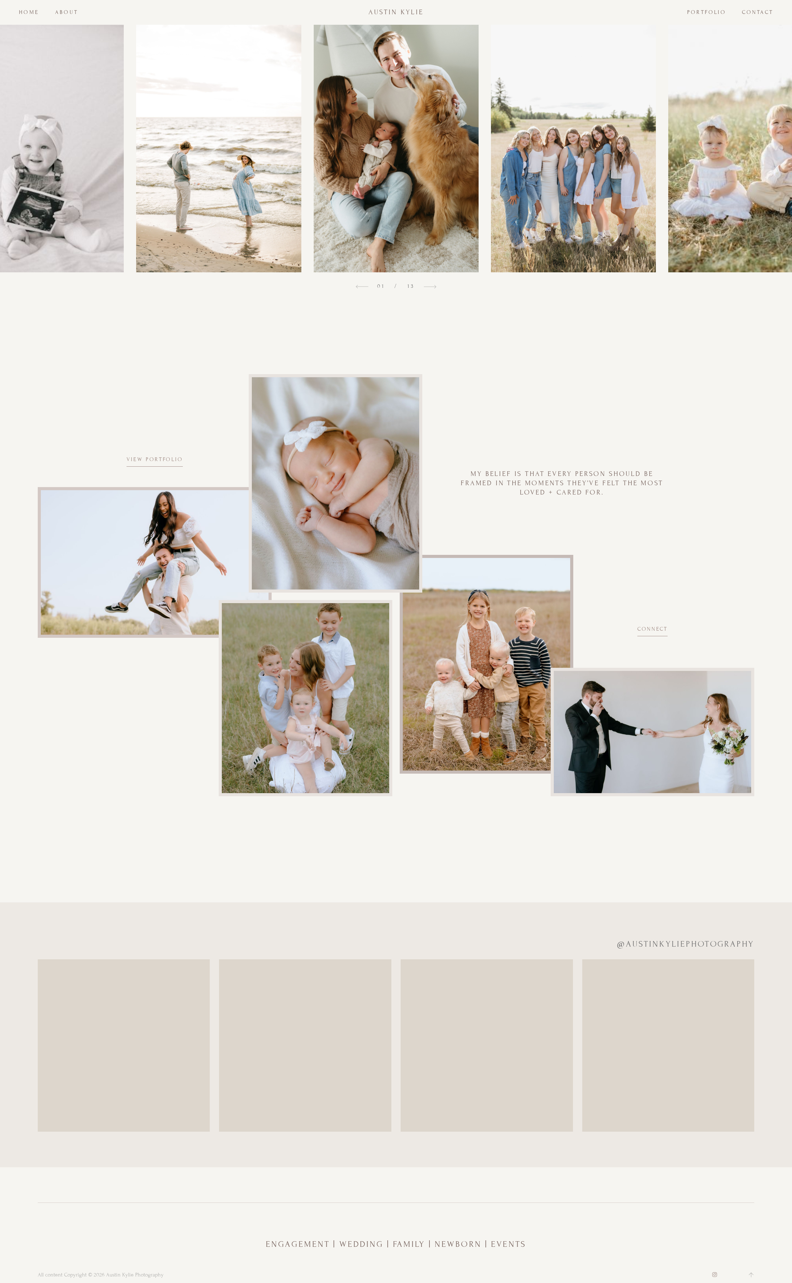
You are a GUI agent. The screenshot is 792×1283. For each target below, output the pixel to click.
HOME (29, 12)
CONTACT (757, 12)
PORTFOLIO (706, 12)
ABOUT (66, 12)
